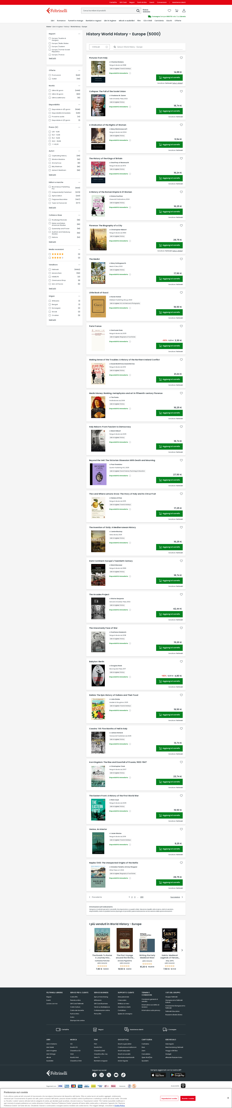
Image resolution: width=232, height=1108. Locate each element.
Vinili (72, 1054)
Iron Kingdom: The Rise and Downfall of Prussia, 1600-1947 (118, 762)
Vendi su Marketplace (102, 1007)
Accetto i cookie (188, 1098)
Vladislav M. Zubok (118, 95)
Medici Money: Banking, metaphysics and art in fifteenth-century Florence (126, 393)
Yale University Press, (116, 99)
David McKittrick (117, 364)
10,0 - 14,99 (56, 135)
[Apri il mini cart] (176, 10)
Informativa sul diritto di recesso (150, 1006)
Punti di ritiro (142, 2)
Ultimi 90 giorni (57, 90)
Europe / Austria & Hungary (59, 39)
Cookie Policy (119, 1105)
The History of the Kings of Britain (105, 158)
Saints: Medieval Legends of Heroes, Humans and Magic (169, 956)
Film (95, 1044)
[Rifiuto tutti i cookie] (228, 1098)
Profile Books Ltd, (115, 400)
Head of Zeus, (114, 266)
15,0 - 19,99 (56, 138)
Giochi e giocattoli (124, 1044)
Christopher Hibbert (119, 230)
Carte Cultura (75, 1007)
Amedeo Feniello (117, 867)
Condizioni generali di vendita (150, 1000)
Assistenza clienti (179, 2)
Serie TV (97, 1057)
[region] (116, 1098)
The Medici (94, 259)
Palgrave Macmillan (59, 199)
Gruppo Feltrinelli (171, 997)
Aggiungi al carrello (171, 77)
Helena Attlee (116, 498)
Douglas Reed (116, 666)
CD (71, 1044)
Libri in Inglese (51, 1051)
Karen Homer (116, 297)
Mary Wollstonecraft (119, 129)
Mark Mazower (116, 565)
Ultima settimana (58, 98)
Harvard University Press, (117, 602)
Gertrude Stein (117, 330)
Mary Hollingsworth (118, 263)
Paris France (95, 326)
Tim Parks (115, 397)
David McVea (129, 364)
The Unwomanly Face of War (103, 628)
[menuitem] (52, 20)
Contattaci (122, 1010)
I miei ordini (122, 1000)
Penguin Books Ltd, (115, 65)
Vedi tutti (52, 58)
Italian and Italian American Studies (59, 224)
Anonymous (56, 163)
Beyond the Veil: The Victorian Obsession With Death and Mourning (122, 460)
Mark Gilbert (116, 431)
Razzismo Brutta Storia (173, 1015)
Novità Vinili (74, 1057)
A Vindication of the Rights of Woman (107, 125)
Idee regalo (169, 1044)
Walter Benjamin (117, 599)
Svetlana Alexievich (118, 632)
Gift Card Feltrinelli (76, 1004)
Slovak (54, 312)
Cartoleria (145, 1044)
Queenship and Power (60, 229)
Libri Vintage (50, 1054)
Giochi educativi (124, 1051)
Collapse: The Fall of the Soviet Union (107, 91)
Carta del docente (77, 1010)
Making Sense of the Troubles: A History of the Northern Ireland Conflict (124, 359)
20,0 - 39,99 (56, 141)
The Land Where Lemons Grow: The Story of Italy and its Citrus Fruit (122, 494)
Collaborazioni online (102, 1010)
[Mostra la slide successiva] (182, 950)
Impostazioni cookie (169, 1098)
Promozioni (56, 75)
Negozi (131, 2)
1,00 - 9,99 (55, 132)
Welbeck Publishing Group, (118, 300)
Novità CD (73, 1047)
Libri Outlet (50, 1047)
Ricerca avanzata (146, 11)
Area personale (123, 997)
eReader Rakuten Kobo (173, 1057)
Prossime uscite (58, 117)
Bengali (55, 304)
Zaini (143, 1051)
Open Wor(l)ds (147, 1057)
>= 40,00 (55, 144)
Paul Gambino (116, 464)
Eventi (152, 2)
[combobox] (111, 11)
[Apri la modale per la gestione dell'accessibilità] (183, 1085)
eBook (48, 1057)
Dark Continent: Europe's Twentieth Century (111, 561)
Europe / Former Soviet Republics (61, 50)
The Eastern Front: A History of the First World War (114, 795)
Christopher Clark (118, 766)
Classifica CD (75, 1051)
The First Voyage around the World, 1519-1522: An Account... (125, 956)
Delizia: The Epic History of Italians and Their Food (113, 695)
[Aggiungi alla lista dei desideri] (181, 57)
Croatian (55, 315)
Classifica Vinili (76, 1061)
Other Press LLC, (114, 870)
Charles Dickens (117, 62)
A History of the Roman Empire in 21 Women (110, 192)
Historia (55, 237)
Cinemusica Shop (59, 280)
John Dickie (115, 699)
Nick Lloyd (115, 800)
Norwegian (56, 308)
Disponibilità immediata (61, 113)
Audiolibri (49, 1061)
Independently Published (61, 192)
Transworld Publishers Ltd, (118, 736)
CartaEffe (113, 2)
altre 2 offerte (177, 83)
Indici (72, 1017)
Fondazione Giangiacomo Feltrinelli (175, 1007)
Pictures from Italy (98, 58)
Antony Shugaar (131, 867)
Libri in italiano (51, 1044)
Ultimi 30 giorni (57, 94)
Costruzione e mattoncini (127, 1047)
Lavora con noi (51, 1004)
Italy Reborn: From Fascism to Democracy (110, 427)
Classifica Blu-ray (101, 1054)
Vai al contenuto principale (56, 2)
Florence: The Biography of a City (105, 225)
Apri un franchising (101, 997)
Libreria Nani (57, 273)
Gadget (168, 1054)
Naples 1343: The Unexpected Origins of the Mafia (113, 863)
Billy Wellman (57, 167)
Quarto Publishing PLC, (117, 468)
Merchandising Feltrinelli (174, 1047)
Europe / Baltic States (60, 43)
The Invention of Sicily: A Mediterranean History (112, 527)
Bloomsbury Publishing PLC (61, 188)
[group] (151, 16)
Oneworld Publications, (117, 199)
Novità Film (98, 1047)
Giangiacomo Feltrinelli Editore (174, 1001)
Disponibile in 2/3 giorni (61, 120)
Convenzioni (162, 2)
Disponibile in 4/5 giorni (61, 109)
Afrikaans (55, 301)
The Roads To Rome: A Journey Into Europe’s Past (102, 956)
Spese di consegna (125, 1014)
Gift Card (123, 2)
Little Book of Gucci (98, 292)
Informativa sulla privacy (151, 1010)
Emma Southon (117, 196)
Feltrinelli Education (172, 1011)
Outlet (54, 79)
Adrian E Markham (59, 170)
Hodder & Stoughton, (116, 702)
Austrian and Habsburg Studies (61, 233)
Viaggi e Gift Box (171, 1051)
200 (141, 897)
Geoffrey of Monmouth (120, 163)
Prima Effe (97, 1014)
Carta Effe (73, 997)
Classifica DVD (99, 1051)
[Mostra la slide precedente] (90, 950)
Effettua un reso (123, 1004)
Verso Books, (113, 535)
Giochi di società (124, 1054)
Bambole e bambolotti (126, 1057)
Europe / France (58, 55)
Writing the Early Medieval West (147, 956)
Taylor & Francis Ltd (59, 203)
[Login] (184, 10)
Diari (143, 1047)
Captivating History (59, 156)
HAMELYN (55, 277)
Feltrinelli (55, 269)
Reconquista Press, (115, 669)
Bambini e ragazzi (100, 1061)
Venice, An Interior (98, 829)
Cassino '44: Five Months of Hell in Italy (108, 728)
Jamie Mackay (116, 531)
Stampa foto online (77, 1020)
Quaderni (145, 1061)
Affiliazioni (98, 1000)
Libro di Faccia (57, 284)
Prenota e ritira (75, 1000)
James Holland (117, 733)
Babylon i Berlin (96, 661)
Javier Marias (116, 833)
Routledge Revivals (59, 220)
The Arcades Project (99, 594)
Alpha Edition (57, 196)
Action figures (123, 1061)
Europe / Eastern (58, 46)
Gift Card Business (101, 1004)
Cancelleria (146, 1054)
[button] (138, 11)
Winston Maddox (58, 159)
